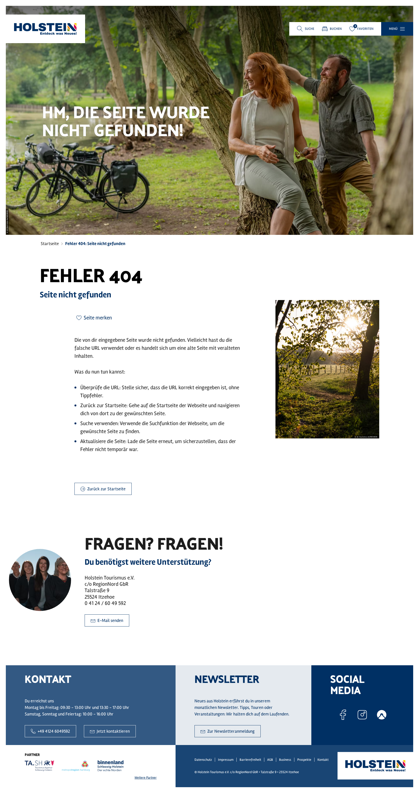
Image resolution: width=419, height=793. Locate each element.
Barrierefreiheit (250, 759)
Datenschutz (203, 759)
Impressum (226, 759)
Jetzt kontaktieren (113, 731)
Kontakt (323, 759)
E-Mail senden (110, 620)
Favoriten (365, 29)
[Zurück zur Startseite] (45, 29)
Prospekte (304, 759)
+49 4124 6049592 (54, 731)
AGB (270, 759)
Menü (393, 29)
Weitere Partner (146, 777)
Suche (309, 29)
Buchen (336, 29)
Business (285, 759)
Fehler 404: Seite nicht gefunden (95, 243)
